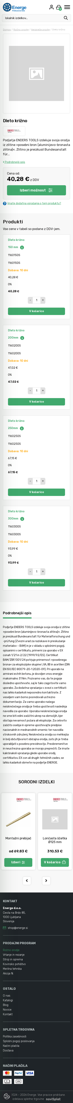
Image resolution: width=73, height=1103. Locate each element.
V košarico (36, 311)
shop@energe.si (18, 928)
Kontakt (7, 1014)
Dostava (8, 1050)
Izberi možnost (33, 190)
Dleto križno (16, 240)
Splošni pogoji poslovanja (18, 1041)
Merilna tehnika (12, 968)
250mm (13, 428)
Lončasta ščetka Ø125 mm (55, 840)
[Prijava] (52, 7)
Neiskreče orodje (40, 29)
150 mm (13, 247)
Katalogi (8, 1000)
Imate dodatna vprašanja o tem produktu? (34, 203)
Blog (5, 1005)
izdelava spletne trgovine (28, 1099)
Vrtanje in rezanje (14, 954)
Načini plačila (11, 1046)
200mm (13, 337)
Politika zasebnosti (14, 1036)
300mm (13, 518)
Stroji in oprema (13, 959)
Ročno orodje (21, 29)
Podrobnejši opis (14, 162)
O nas (6, 995)
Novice (7, 1009)
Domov (7, 29)
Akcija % (8, 973)
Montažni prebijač (18, 838)
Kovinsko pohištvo (14, 964)
